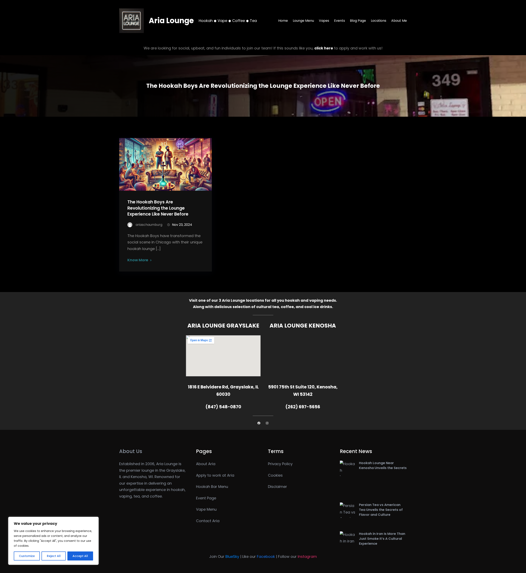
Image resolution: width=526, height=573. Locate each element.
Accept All (80, 556)
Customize (27, 556)
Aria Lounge (171, 20)
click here (323, 48)
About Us (130, 451)
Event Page (206, 498)
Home (283, 20)
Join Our (224, 556)
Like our (258, 556)
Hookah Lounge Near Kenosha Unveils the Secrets (383, 465)
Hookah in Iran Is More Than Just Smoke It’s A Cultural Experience (382, 538)
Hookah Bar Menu (212, 486)
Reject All (54, 556)
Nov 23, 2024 (182, 224)
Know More (137, 260)
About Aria (205, 463)
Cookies (275, 475)
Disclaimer (277, 486)
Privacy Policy (280, 463)
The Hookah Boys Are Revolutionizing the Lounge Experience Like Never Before (157, 208)
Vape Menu (206, 509)
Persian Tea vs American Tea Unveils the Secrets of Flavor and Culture (381, 509)
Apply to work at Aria (215, 475)
